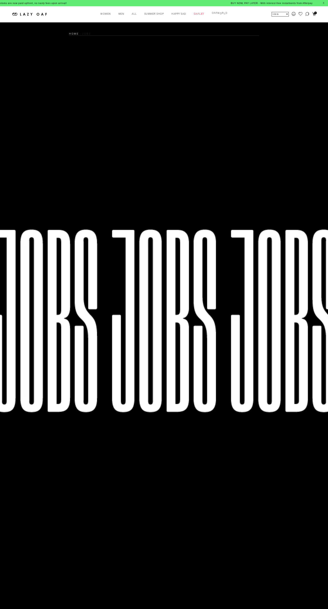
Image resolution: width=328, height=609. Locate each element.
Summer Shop (154, 14)
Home (74, 34)
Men (121, 14)
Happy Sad (178, 14)
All (134, 14)
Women (105, 14)
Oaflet (199, 14)
